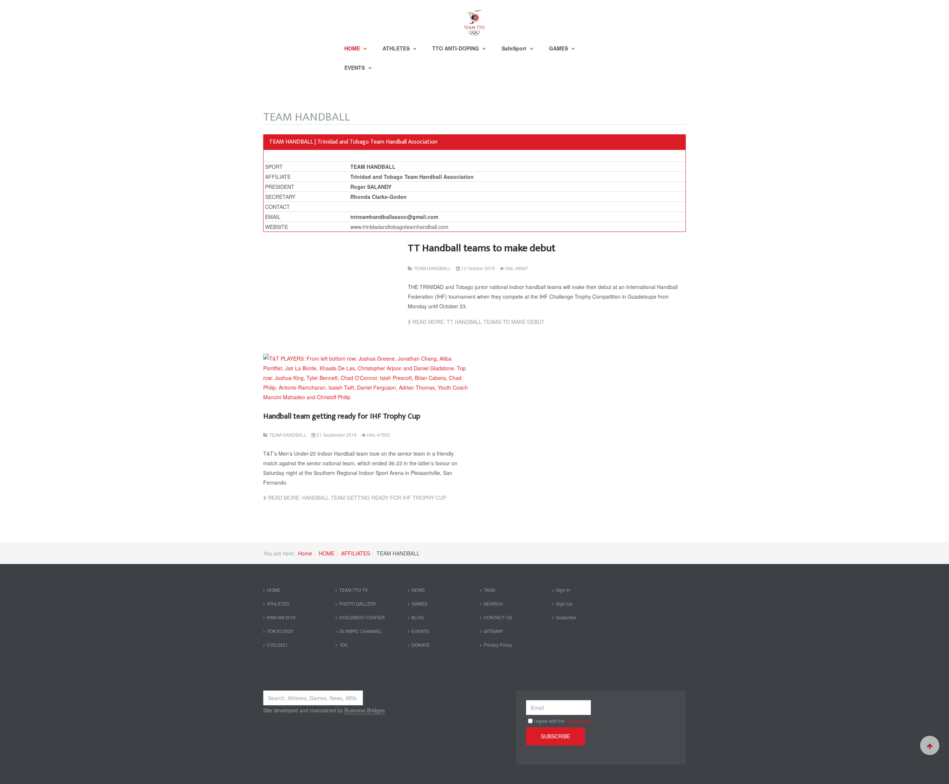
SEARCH (493, 603)
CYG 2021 (277, 645)
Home (305, 553)
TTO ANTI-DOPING (456, 48)
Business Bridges (364, 710)
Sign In (563, 590)
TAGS (489, 590)
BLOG (417, 617)
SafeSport (515, 48)
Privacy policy (579, 721)
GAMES (559, 48)
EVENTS (355, 67)
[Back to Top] (929, 745)
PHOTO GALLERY (357, 603)
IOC (343, 645)
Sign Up (564, 603)
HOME (352, 48)
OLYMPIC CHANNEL (360, 631)
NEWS (418, 590)
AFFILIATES (355, 553)
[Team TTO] (474, 19)
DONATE (420, 645)
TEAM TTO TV (353, 590)
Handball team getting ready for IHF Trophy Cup (341, 416)
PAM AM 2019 (281, 617)
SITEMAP (493, 631)
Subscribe (566, 617)
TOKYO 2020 (280, 631)
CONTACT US (498, 617)
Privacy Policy (498, 645)
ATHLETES (397, 48)
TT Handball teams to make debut (481, 248)
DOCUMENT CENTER (362, 617)
